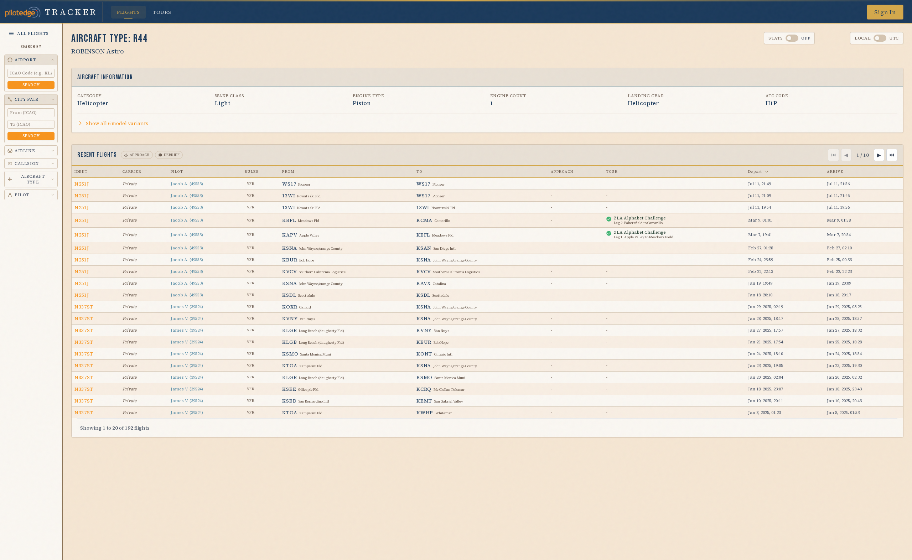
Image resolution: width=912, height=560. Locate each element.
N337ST (83, 306)
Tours (162, 12)
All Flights (33, 33)
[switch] (792, 38)
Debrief (172, 154)
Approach (140, 154)
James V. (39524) (187, 307)
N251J (81, 183)
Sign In (885, 12)
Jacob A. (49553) (187, 184)
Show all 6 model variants (117, 123)
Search (31, 85)
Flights (128, 12)
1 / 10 (862, 155)
